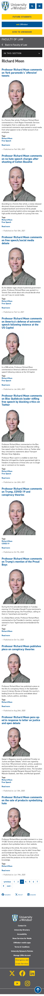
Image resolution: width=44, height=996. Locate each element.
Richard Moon (7, 138)
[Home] (14, 6)
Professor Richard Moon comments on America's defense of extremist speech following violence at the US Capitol (22, 323)
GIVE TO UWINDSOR (22, 32)
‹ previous (7, 882)
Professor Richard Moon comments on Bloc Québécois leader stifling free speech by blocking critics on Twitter (22, 400)
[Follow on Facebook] (22, 975)
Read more (6, 145)
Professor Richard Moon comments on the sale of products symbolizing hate (22, 800)
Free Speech (6, 141)
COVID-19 (5, 543)
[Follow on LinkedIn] (32, 975)
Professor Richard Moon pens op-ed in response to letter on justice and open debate (21, 720)
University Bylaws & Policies (22, 951)
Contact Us (22, 925)
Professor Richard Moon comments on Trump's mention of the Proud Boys (22, 562)
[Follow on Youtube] (17, 985)
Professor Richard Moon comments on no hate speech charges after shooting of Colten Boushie (22, 159)
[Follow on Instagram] (27, 985)
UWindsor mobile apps (22, 942)
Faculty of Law (12, 39)
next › (9, 886)
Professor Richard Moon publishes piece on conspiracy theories (21, 647)
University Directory (22, 930)
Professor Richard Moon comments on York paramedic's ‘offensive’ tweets (22, 73)
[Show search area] (32, 6)
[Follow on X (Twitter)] (12, 975)
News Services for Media (22, 938)
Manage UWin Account (22, 955)
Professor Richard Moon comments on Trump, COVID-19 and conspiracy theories (22, 492)
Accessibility (22, 934)
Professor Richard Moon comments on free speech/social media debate (22, 240)
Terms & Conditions (22, 947)
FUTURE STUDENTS (22, 16)
